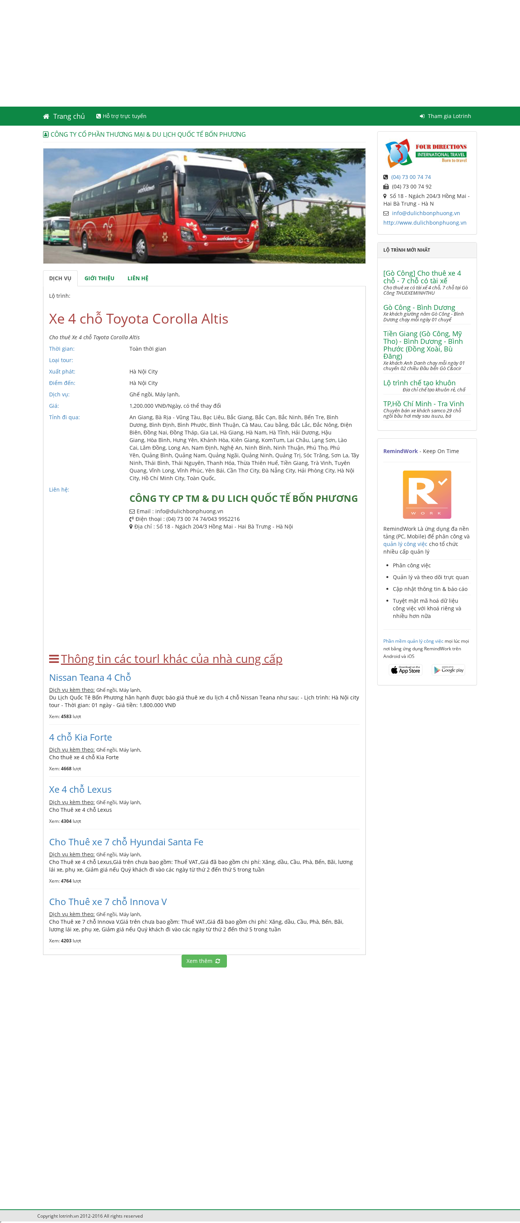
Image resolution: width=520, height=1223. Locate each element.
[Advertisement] (260, 53)
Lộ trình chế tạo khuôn (419, 383)
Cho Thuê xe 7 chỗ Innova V (108, 901)
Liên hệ (138, 278)
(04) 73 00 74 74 (411, 176)
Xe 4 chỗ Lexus (80, 789)
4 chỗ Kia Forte (80, 737)
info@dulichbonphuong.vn (426, 213)
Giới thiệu (100, 278)
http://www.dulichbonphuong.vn (425, 222)
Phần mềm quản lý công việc (413, 641)
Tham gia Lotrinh (448, 116)
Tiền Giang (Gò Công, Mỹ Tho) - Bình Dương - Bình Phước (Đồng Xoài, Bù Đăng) (423, 345)
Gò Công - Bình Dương (419, 307)
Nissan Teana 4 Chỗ (90, 677)
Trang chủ (68, 116)
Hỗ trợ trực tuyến (125, 116)
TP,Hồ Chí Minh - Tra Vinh (423, 404)
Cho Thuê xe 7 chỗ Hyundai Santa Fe (126, 841)
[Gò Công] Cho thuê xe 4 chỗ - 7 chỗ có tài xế (422, 277)
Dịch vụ (60, 278)
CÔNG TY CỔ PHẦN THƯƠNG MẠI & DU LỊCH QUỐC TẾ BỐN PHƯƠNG (148, 134)
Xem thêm (201, 960)
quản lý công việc (405, 544)
